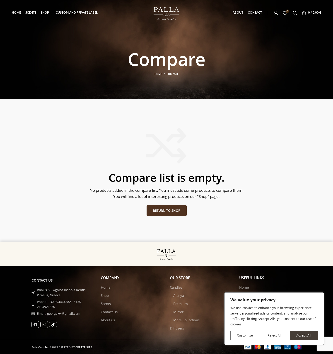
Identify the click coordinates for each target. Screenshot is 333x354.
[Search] (294, 12)
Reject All (275, 335)
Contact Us (109, 312)
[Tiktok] (53, 324)
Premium (180, 303)
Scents (106, 303)
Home (158, 74)
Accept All (303, 335)
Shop (105, 295)
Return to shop (166, 210)
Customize (245, 335)
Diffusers (177, 328)
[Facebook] (35, 324)
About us (108, 320)
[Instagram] (44, 324)
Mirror (178, 312)
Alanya (178, 295)
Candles (176, 287)
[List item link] (62, 304)
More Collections (186, 320)
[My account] (275, 12)
